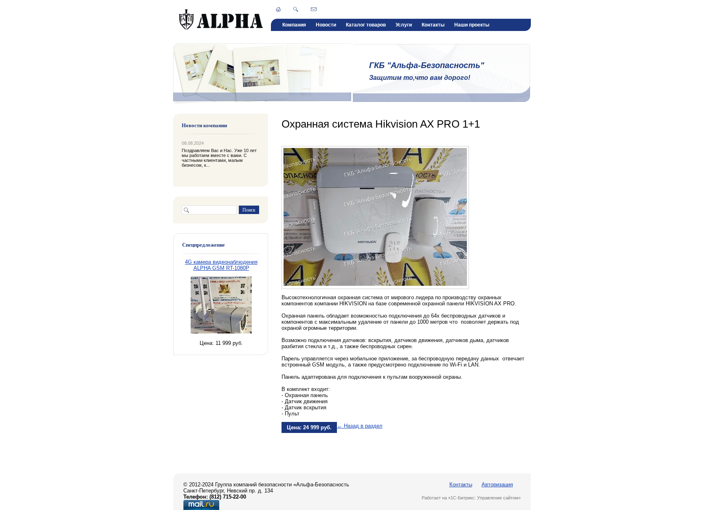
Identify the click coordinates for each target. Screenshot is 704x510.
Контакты (433, 25)
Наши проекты (471, 25)
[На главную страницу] (221, 29)
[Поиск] (295, 9)
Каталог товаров (366, 25)
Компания (294, 25)
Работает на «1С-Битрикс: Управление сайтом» (471, 497)
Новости (326, 25)
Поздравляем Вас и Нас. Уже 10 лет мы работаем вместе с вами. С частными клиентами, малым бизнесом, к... (219, 158)
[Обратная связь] (314, 9)
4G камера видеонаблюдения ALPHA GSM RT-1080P (221, 265)
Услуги (404, 25)
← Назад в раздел (360, 426)
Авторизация (497, 484)
